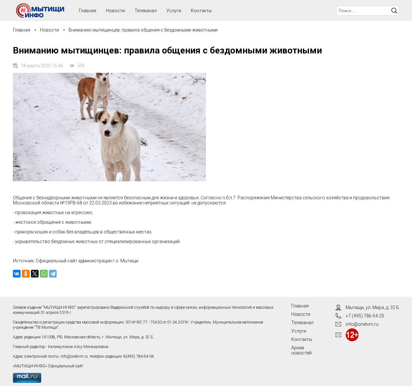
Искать (394, 10)
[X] (35, 274)
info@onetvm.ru (74, 356)
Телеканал (146, 10)
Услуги (173, 10)
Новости (115, 10)
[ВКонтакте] (17, 274)
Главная (21, 30)
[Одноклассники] (26, 274)
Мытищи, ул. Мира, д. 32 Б (372, 307)
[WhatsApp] (44, 274)
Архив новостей (301, 350)
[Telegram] (53, 274)
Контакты (201, 10)
